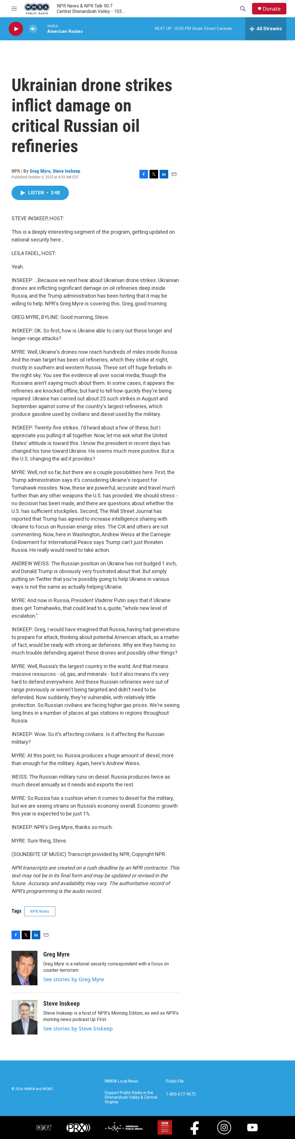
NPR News (39, 911)
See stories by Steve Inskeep (78, 1028)
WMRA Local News (121, 1081)
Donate (272, 9)
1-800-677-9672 (181, 1094)
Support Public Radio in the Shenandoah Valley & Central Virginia (131, 1097)
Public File (175, 1081)
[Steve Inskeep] (24, 1017)
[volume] (33, 28)
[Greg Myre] (24, 968)
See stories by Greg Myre (73, 979)
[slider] (42, 29)
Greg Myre (40, 171)
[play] (15, 29)
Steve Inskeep (66, 171)
